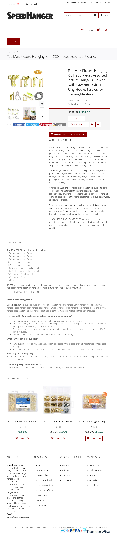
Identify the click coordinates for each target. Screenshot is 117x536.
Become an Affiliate (45, 490)
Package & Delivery (45, 470)
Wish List (93, 480)
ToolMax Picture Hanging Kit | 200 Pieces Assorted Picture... (52, 56)
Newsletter (94, 485)
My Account (71, 2)
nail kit (76, 285)
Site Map (66, 480)
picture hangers (66, 285)
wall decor (11, 287)
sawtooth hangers (101, 285)
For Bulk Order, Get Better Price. (70, 134)
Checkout (106, 2)
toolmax (43, 287)
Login (105, 15)
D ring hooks (86, 285)
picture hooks (37, 285)
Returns (93, 475)
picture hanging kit (22, 285)
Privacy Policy (42, 475)
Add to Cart (80, 124)
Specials (66, 475)
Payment (40, 500)
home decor (22, 287)
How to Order (42, 495)
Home (11, 51)
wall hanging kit (51, 285)
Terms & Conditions (45, 485)
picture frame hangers (57, 287)
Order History (95, 470)
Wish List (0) (82, 2)
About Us (40, 465)
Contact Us (41, 505)
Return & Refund (44, 480)
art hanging (34, 287)
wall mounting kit (75, 287)
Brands (65, 465)
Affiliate (66, 470)
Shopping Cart (95, 2)
